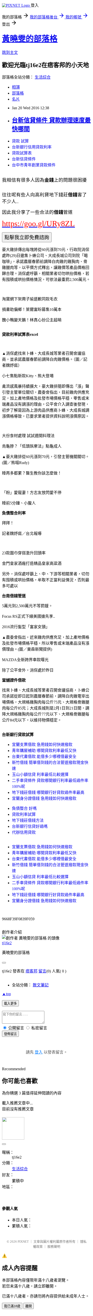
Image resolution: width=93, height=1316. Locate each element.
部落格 (18, 93)
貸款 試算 (20, 141)
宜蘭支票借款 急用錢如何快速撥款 (42, 744)
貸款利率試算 (24, 814)
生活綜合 (43, 77)
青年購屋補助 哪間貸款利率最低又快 (44, 750)
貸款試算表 (22, 153)
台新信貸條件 (24, 159)
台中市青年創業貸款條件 (34, 165)
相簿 (16, 87)
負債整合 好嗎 (24, 808)
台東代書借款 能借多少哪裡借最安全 (44, 756)
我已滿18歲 (12, 1306)
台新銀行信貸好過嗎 (30, 826)
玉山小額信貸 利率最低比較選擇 (40, 774)
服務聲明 (53, 1246)
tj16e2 (7, 943)
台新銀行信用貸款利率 (32, 147)
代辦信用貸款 (24, 832)
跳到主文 (10, 52)
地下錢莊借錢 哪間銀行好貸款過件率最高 (48, 792)
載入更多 (10, 1003)
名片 (16, 99)
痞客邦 (31, 971)
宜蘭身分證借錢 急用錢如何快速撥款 (44, 798)
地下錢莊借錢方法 (28, 820)
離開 (28, 1306)
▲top (6, 994)
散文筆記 (41, 985)
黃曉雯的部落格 (30, 38)
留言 (42, 971)
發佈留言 (10, 1034)
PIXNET (23, 1241)
